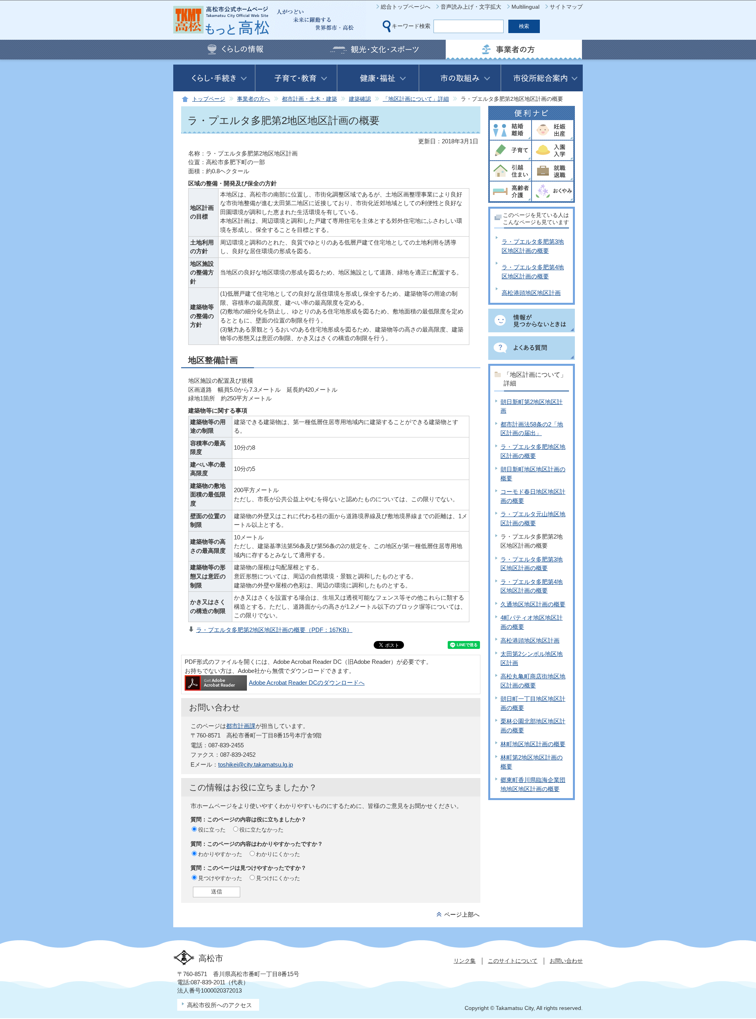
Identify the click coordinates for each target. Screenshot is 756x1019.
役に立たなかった (261, 829)
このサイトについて (512, 961)
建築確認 (360, 99)
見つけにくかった (278, 878)
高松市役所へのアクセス (219, 1005)
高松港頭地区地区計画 (531, 292)
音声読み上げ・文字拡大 (471, 7)
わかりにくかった (278, 854)
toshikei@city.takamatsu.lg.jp (255, 764)
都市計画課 (241, 726)
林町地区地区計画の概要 (532, 744)
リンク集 (465, 961)
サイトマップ (566, 7)
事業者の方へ (253, 99)
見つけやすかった (220, 878)
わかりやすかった (220, 854)
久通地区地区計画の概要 (532, 604)
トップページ (208, 99)
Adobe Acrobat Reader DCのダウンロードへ (307, 682)
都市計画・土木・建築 (309, 99)
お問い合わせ (566, 961)
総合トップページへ (405, 7)
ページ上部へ (462, 914)
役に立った (212, 829)
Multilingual (525, 7)
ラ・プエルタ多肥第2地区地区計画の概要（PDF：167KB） (274, 629)
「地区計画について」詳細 (416, 99)
